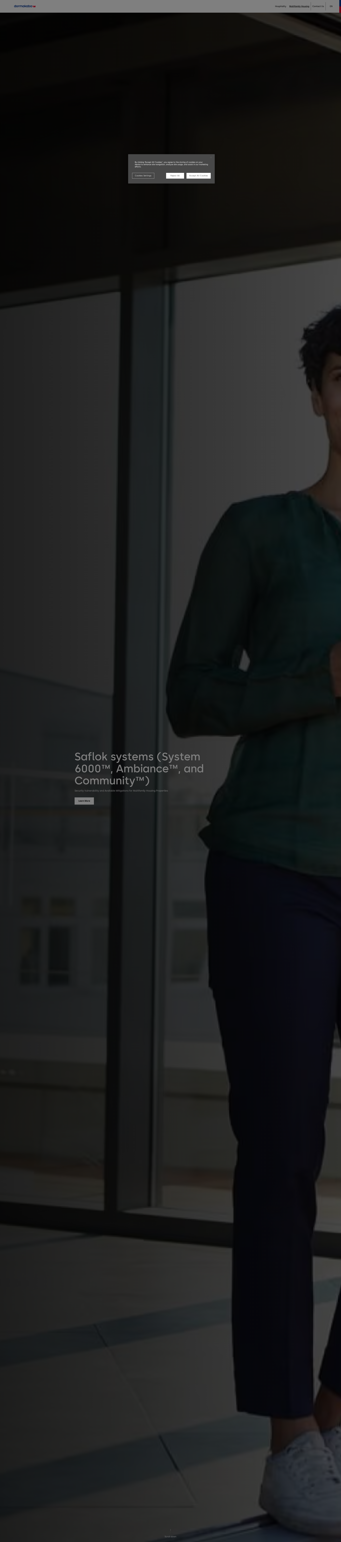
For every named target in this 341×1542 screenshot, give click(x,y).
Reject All (175, 176)
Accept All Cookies (198, 176)
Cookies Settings (143, 176)
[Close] (211, 157)
